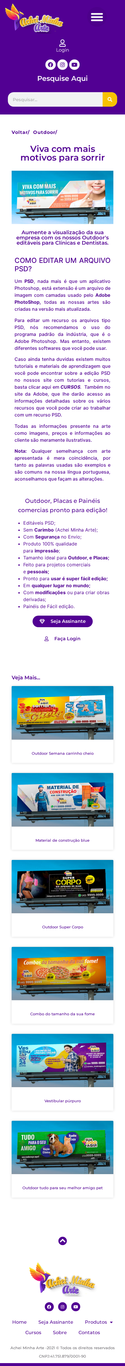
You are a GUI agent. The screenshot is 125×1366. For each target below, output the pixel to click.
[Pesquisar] (110, 99)
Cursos (33, 1332)
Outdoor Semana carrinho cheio (63, 753)
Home (19, 1322)
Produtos (96, 1322)
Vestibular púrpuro (62, 1100)
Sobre (60, 1332)
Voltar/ (21, 132)
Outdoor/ (45, 132)
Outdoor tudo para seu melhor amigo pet (62, 1187)
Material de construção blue (62, 840)
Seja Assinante (55, 1322)
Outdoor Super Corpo (62, 927)
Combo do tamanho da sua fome (62, 1014)
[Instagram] (62, 64)
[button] (97, 17)
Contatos (89, 1332)
